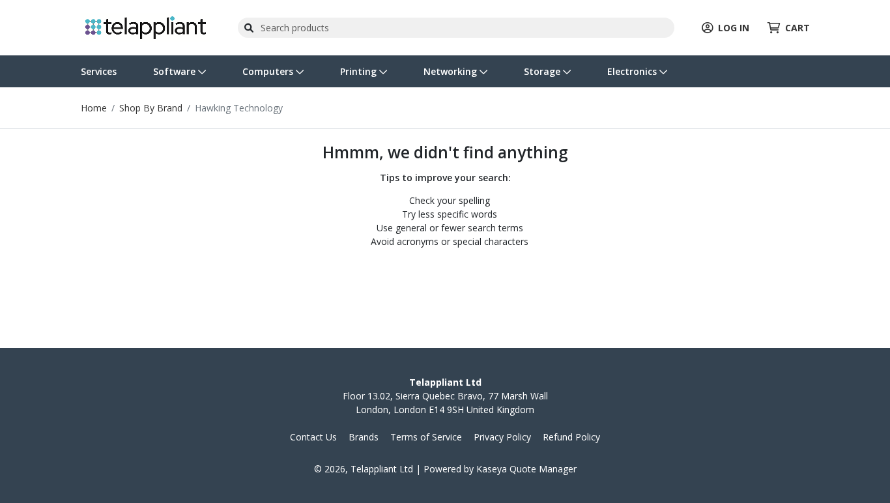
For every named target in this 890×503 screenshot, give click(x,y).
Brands (364, 437)
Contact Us (313, 437)
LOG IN (733, 28)
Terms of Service (426, 437)
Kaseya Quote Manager (526, 469)
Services (99, 71)
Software (175, 71)
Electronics (633, 71)
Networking (451, 71)
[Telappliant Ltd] (145, 26)
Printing (359, 71)
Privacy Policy (502, 437)
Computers (269, 71)
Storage (543, 71)
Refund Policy (571, 437)
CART (797, 28)
